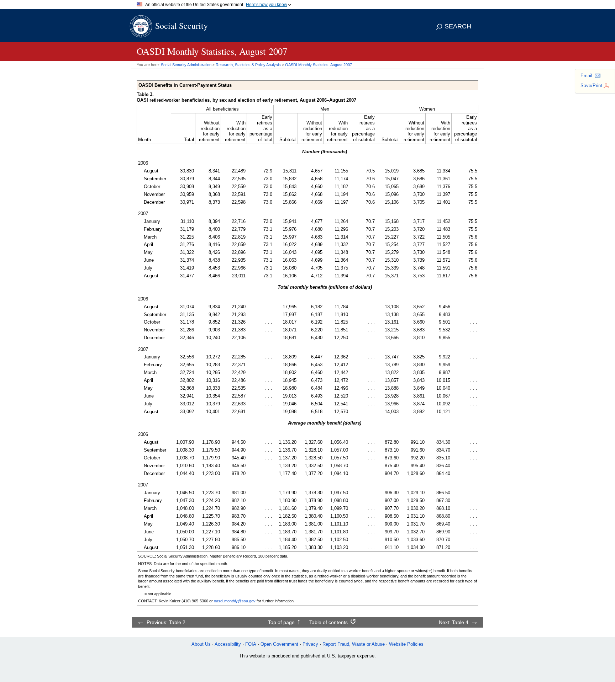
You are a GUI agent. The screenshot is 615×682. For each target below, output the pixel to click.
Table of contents (328, 622)
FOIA (250, 644)
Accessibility (228, 644)
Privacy (310, 644)
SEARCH (458, 26)
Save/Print (591, 85)
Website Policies (406, 644)
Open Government (279, 644)
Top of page (281, 622)
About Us (201, 644)
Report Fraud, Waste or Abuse (353, 644)
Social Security (181, 25)
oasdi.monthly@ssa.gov (235, 601)
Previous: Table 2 (166, 622)
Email (586, 75)
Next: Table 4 (453, 622)
